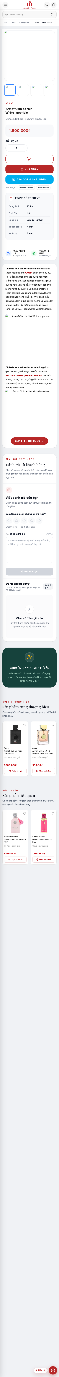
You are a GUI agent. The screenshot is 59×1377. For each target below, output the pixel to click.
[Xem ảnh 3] (36, 90)
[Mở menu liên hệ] (53, 1370)
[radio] (9, 520)
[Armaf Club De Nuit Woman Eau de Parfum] (15, 734)
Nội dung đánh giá (16, 534)
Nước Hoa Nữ (43, 188)
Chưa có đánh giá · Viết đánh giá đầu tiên (25, 119)
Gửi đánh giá (31, 571)
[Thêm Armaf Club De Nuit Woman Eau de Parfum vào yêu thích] (24, 725)
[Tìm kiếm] (51, 14)
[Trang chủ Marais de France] (29, 4)
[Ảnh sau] (49, 56)
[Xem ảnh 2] (23, 90)
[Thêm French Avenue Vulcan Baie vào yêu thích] (24, 813)
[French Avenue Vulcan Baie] (15, 822)
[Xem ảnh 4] (49, 90)
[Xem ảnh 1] (10, 90)
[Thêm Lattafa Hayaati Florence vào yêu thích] (53, 813)
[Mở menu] (5, 5)
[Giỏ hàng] (54, 5)
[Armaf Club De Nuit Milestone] (44, 734)
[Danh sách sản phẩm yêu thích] (47, 5)
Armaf (9, 103)
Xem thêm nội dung (27, 441)
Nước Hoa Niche (25, 23)
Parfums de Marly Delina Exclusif (24, 375)
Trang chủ (5, 23)
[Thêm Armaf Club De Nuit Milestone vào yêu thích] (53, 725)
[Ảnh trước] (10, 56)
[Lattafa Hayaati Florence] (44, 822)
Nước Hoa (14, 23)
